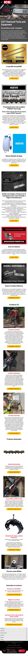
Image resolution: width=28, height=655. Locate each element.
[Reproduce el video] (14, 561)
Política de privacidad (12, 645)
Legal (19, 645)
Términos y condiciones (10, 647)
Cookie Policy (19, 647)
